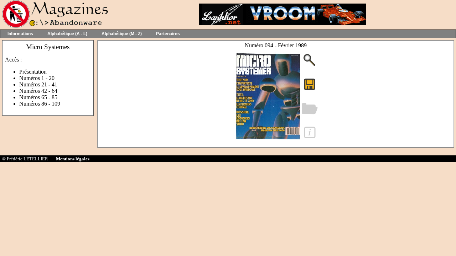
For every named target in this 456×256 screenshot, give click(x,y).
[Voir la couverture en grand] (309, 65)
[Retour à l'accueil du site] (54, 26)
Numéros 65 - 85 (38, 97)
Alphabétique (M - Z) (122, 33)
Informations (20, 33)
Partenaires (168, 33)
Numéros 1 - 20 (37, 78)
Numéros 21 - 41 (38, 84)
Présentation (33, 72)
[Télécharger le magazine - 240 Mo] (309, 89)
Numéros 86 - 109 (39, 104)
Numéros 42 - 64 (38, 91)
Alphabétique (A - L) (67, 33)
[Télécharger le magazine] (266, 142)
